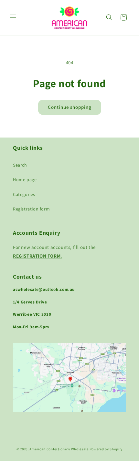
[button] (13, 17)
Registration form (31, 209)
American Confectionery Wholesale (58, 449)
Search (20, 165)
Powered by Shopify (106, 449)
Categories (24, 194)
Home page (25, 179)
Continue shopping (69, 107)
